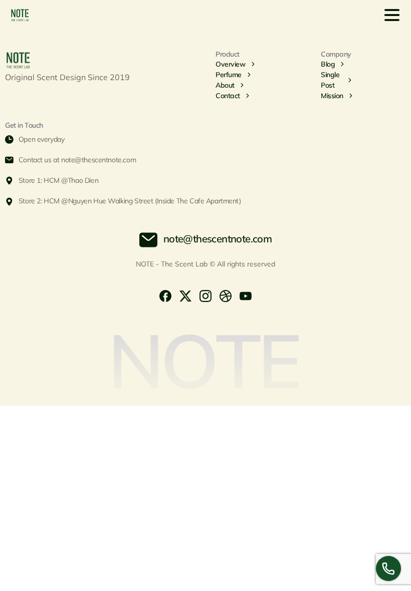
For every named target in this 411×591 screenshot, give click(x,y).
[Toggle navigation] (391, 15)
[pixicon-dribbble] (226, 295)
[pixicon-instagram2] (205, 295)
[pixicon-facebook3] (165, 295)
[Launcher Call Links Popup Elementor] (388, 568)
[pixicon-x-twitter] (185, 295)
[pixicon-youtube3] (246, 295)
